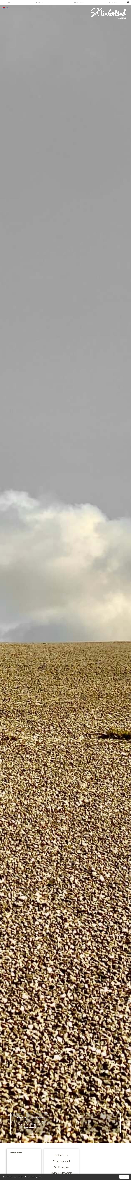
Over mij (113, 2)
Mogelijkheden (42, 2)
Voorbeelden (78, 2)
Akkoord (124, 1177)
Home (9, 2)
